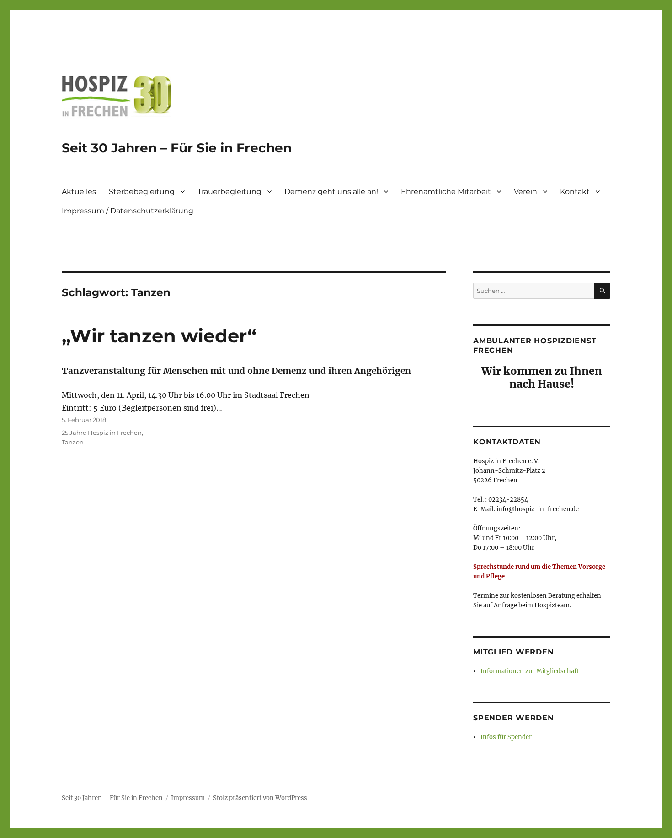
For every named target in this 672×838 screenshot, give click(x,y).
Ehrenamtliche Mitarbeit (446, 191)
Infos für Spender (506, 737)
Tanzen (73, 442)
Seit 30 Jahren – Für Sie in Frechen (177, 148)
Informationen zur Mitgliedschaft (529, 671)
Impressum (188, 798)
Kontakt (575, 191)
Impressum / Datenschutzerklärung (127, 210)
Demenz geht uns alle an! (331, 191)
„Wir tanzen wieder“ (159, 335)
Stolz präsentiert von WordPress (260, 798)
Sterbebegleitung (142, 191)
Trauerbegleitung (229, 191)
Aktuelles (79, 191)
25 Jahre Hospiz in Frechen (102, 432)
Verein (525, 191)
